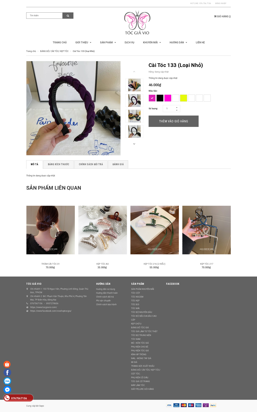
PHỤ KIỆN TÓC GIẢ (140, 350)
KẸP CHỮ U (136, 324)
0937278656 (52, 303)
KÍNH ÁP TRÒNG (138, 354)
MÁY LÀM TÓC (138, 385)
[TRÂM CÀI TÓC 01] (50, 230)
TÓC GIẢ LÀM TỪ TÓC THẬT (144, 331)
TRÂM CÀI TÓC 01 (50, 264)
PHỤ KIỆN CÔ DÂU (139, 377)
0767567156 (36, 303)
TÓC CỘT (135, 293)
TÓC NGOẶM (137, 297)
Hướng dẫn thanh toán (107, 293)
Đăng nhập (220, 3)
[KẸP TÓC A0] (102, 230)
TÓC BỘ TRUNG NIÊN (141, 335)
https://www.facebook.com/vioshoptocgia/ (51, 311)
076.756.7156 (205, 3)
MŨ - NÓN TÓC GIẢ (140, 343)
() (224, 16)
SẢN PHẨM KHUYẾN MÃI (142, 289)
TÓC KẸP (135, 300)
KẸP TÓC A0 (103, 264)
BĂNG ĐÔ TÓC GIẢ (140, 327)
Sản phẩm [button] (137, 283)
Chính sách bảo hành (106, 304)
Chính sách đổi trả (105, 297)
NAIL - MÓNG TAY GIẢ (141, 358)
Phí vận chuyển (103, 300)
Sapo (41, 406)
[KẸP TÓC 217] (206, 230)
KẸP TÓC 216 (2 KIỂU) (155, 264)
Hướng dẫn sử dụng (105, 289)
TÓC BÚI (135, 304)
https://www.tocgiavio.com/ (43, 307)
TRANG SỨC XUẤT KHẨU (142, 366)
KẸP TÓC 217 (206, 264)
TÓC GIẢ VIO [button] (33, 283)
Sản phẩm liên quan (53, 188)
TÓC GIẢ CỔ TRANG (140, 381)
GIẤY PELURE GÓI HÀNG (142, 389)
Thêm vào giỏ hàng (173, 121)
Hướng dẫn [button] (103, 283)
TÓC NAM (135, 339)
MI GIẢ (134, 362)
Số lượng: (153, 108)
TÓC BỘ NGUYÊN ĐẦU (141, 312)
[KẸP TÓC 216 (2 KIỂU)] (154, 230)
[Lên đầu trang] (250, 405)
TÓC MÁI (135, 308)
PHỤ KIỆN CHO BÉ (139, 347)
